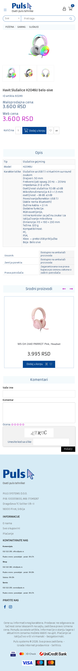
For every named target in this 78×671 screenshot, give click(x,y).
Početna (9, 27)
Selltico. (56, 645)
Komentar (8, 400)
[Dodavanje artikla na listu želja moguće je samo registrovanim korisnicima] (50, 130)
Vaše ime (8, 387)
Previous (64, 289)
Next (71, 289)
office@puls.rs (18, 551)
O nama (7, 523)
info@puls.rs (17, 567)
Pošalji (68, 449)
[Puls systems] (19, 474)
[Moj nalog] (64, 8)
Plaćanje (8, 533)
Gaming (21, 27)
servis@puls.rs (18, 588)
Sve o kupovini (11, 528)
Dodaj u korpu (36, 130)
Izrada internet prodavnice (33, 645)
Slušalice (34, 27)
